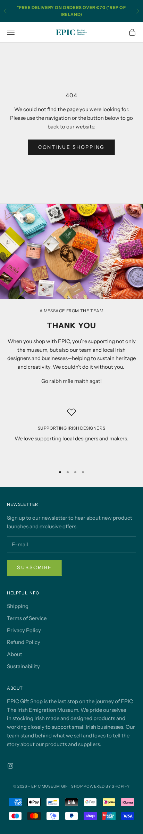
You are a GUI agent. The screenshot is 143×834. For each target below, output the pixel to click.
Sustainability (23, 666)
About (14, 654)
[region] (71, 434)
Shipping (17, 606)
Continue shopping (71, 147)
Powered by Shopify (107, 786)
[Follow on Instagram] (10, 765)
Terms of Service (27, 618)
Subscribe (34, 567)
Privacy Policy (24, 630)
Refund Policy (23, 642)
